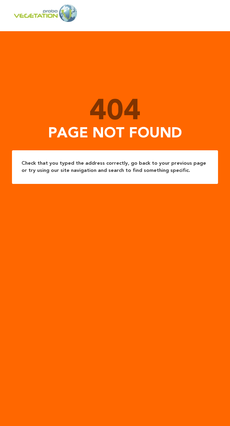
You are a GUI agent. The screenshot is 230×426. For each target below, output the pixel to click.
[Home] (110, 13)
